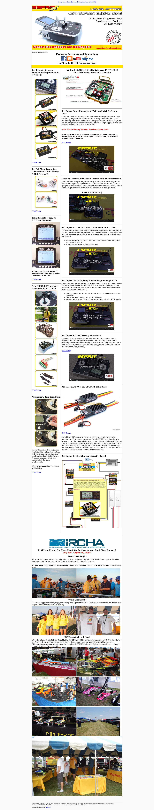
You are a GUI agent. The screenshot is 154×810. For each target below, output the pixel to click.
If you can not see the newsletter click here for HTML (77, 2)
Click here (48, 807)
